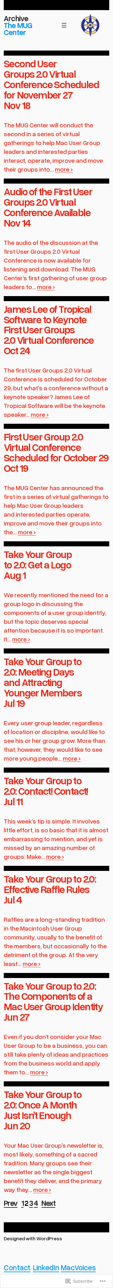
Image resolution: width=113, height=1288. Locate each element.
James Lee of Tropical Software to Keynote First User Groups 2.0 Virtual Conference (49, 324)
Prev (11, 1202)
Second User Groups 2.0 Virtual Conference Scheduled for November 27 (51, 79)
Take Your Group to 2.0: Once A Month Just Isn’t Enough (42, 1104)
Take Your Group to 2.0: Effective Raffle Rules (50, 883)
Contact (17, 1267)
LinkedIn (46, 1267)
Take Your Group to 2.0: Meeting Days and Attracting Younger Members (43, 677)
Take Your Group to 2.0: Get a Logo (38, 559)
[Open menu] (64, 25)
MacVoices (78, 1267)
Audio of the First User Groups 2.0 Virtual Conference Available (48, 201)
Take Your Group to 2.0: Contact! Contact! (46, 785)
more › (64, 169)
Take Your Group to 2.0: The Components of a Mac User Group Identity (53, 996)
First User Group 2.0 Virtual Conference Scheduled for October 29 (56, 447)
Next (48, 1202)
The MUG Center (18, 29)
